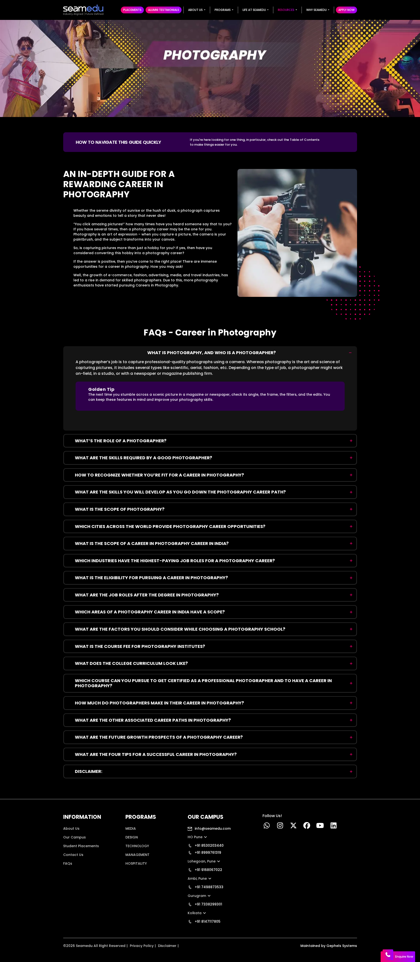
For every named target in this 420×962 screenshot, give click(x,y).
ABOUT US (195, 10)
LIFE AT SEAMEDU (254, 10)
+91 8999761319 (207, 852)
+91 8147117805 (207, 921)
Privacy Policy (142, 945)
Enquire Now (404, 956)
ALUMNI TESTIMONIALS (163, 10)
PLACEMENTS (132, 10)
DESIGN (131, 837)
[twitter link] (293, 826)
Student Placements (81, 846)
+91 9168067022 (208, 869)
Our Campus (74, 837)
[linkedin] (333, 826)
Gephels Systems (341, 945)
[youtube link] (320, 826)
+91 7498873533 (208, 887)
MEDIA (130, 828)
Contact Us (73, 854)
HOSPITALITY (136, 863)
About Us (71, 828)
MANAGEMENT (137, 854)
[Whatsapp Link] (266, 826)
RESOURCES (286, 10)
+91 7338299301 (208, 904)
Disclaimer (167, 945)
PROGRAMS (223, 10)
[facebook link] (307, 826)
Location (71, 872)
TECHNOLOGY (137, 846)
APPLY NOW (346, 10)
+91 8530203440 (209, 845)
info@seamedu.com (212, 828)
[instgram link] (280, 826)
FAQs (67, 863)
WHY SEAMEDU (316, 10)
